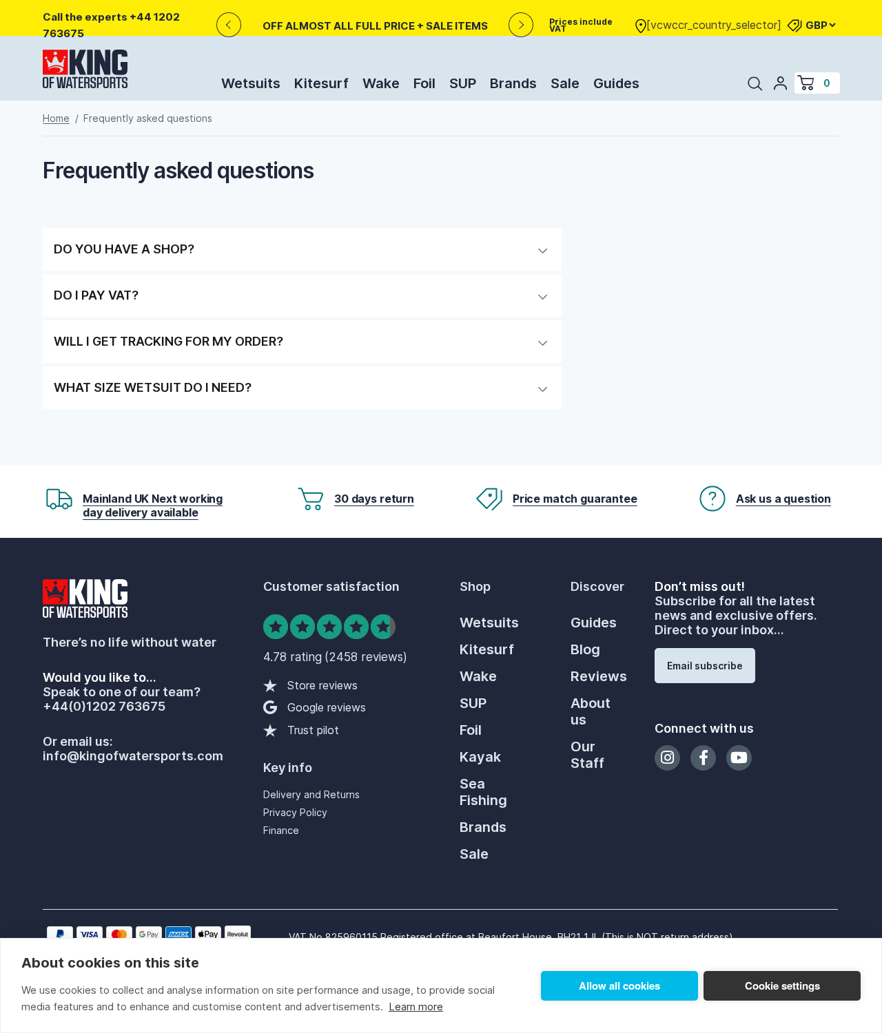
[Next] (521, 25)
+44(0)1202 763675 (104, 706)
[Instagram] (667, 758)
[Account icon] (780, 82)
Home (56, 118)
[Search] (755, 83)
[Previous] (228, 25)
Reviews (599, 676)
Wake (381, 83)
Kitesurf (321, 83)
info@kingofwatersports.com (133, 756)
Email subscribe (705, 665)
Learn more (416, 1006)
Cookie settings (782, 985)
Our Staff (587, 754)
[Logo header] (85, 72)
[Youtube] (739, 758)
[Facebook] (703, 758)
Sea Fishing (483, 791)
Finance (281, 830)
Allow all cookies (619, 985)
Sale (565, 83)
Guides (616, 83)
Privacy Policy (295, 812)
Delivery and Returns (311, 794)
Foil (424, 83)
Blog (585, 649)
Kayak (480, 757)
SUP (462, 83)
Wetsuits (250, 83)
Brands (513, 83)
